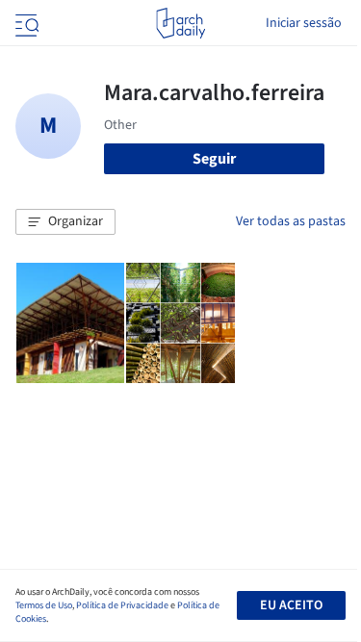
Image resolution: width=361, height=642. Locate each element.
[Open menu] (25, 23)
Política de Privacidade (122, 605)
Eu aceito (291, 605)
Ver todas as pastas (291, 221)
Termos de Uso (43, 605)
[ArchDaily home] (180, 23)
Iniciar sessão (304, 23)
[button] (65, 222)
